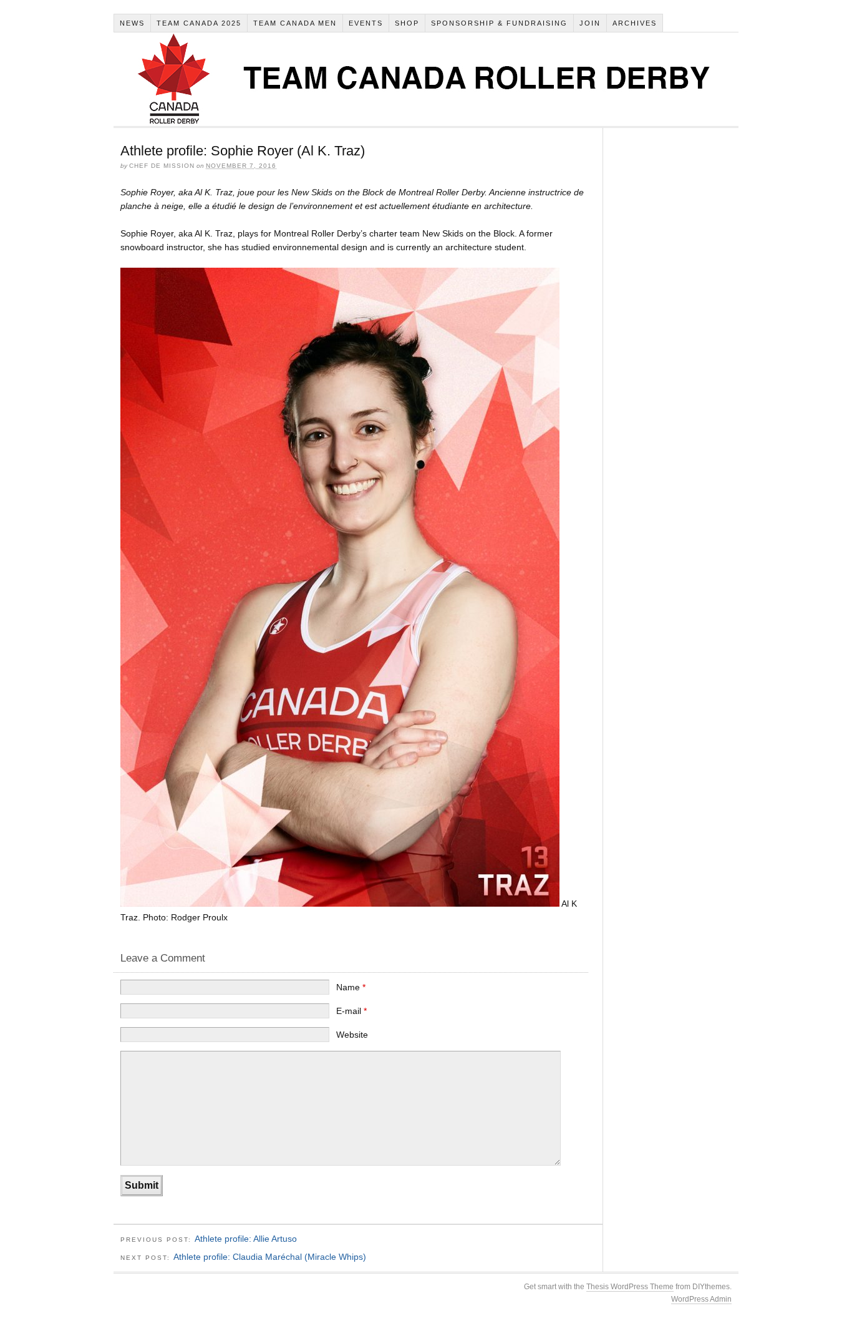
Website (352, 1035)
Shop (407, 23)
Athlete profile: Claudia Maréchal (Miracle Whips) (269, 1257)
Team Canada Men (295, 23)
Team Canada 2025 (199, 23)
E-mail (351, 1011)
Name (350, 987)
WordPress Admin (701, 1299)
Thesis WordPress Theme (630, 1286)
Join (590, 23)
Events (366, 23)
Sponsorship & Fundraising (499, 23)
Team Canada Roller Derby (425, 79)
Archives (634, 23)
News (132, 23)
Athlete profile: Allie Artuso (246, 1239)
